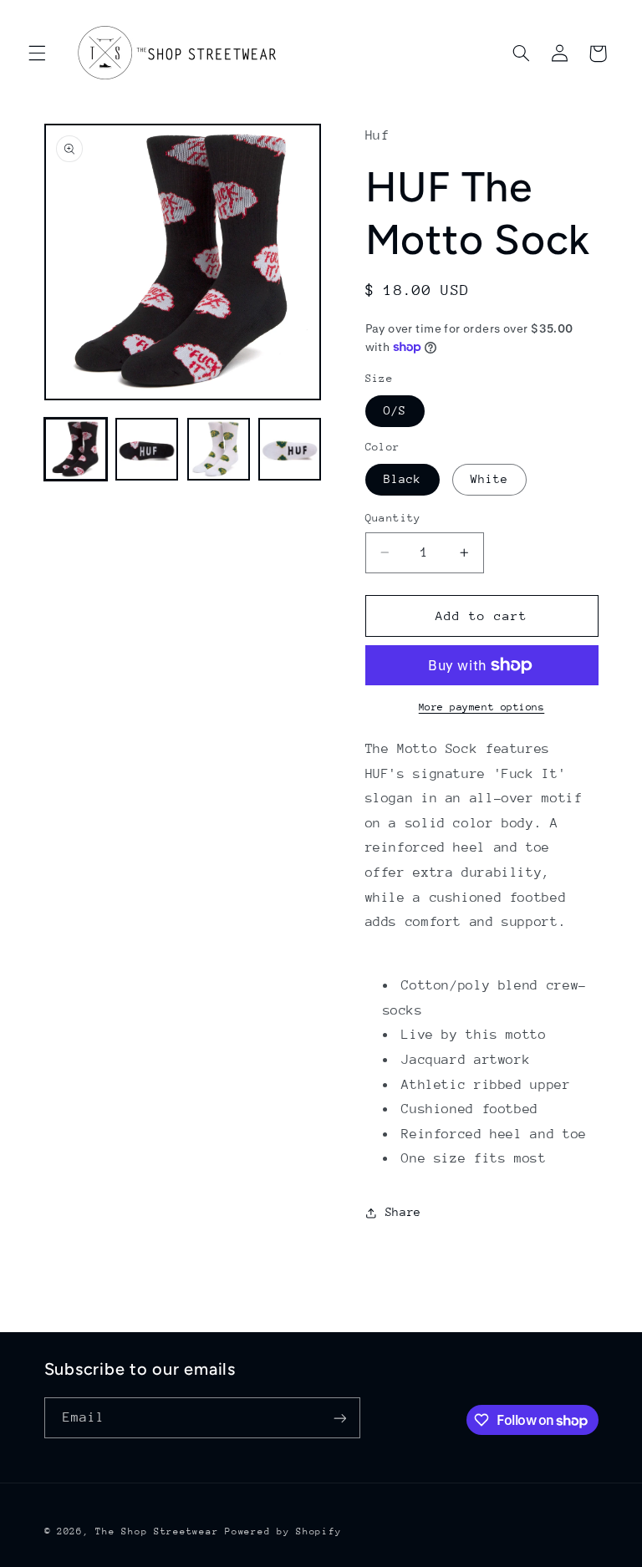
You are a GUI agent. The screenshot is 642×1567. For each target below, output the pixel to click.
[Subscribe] (339, 1417)
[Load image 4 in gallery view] (289, 449)
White (489, 479)
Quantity (393, 517)
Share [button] (403, 1211)
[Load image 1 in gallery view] (75, 449)
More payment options (482, 707)
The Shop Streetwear (156, 1531)
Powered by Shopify (283, 1531)
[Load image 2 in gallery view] (146, 449)
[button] (37, 53)
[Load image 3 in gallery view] (218, 449)
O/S (395, 410)
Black (402, 479)
